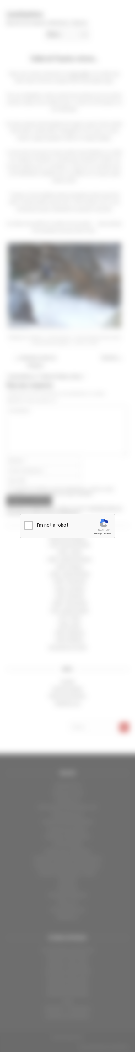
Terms (107, 533)
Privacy (98, 533)
